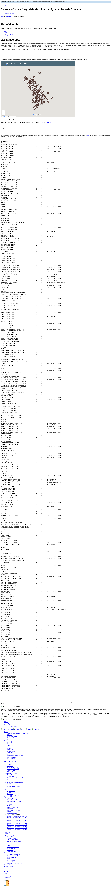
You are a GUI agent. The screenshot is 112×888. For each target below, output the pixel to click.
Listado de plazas (8, 34)
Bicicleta (6, 802)
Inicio (2, 16)
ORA (8, 858)
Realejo (9, 748)
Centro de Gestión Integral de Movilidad (17, 733)
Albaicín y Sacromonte (13, 767)
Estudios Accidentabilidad (14, 801)
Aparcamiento (9, 16)
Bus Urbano (10, 836)
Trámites (6, 833)
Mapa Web (7, 877)
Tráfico (6, 732)
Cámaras (9, 735)
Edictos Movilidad (8, 832)
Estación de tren (11, 848)
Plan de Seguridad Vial (13, 800)
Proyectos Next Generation (11, 864)
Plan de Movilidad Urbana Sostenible (13, 782)
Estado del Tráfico (12, 736)
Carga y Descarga (11, 861)
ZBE (5, 789)
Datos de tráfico (11, 739)
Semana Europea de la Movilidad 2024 (17, 828)
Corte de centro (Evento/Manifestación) (17, 777)
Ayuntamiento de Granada (7, 13)
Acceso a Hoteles (11, 763)
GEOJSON (48, 122)
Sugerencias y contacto (13, 788)
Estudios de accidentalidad (14, 810)
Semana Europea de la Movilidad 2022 (17, 825)
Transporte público (12, 813)
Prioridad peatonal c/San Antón (15, 755)
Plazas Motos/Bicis (12, 857)
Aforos (9, 811)
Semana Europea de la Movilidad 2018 (17, 819)
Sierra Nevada (11, 770)
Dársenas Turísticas (12, 772)
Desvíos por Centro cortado (14, 841)
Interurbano (10, 844)
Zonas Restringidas (9, 741)
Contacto (6, 723)
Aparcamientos (11, 791)
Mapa (5, 32)
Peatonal (6, 754)
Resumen (9, 742)
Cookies (6, 873)
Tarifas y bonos (12, 838)
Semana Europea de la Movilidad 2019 (17, 820)
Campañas (10, 798)
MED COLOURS (9, 866)
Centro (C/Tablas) (11, 751)
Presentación (10, 785)
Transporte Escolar (12, 851)
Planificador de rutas (13, 839)
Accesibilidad (7, 876)
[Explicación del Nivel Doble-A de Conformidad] (6, 886)
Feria (8, 779)
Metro (8, 845)
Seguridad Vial (8, 797)
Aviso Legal (7, 871)
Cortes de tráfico (11, 738)
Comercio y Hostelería (13, 795)
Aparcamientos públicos (13, 854)
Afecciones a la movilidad (10, 773)
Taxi (8, 842)
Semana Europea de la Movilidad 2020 (17, 822)
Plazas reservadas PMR (13, 856)
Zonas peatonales (11, 760)
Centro (9, 764)
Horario (6, 35)
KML (42, 122)
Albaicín (9, 746)
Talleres (9, 792)
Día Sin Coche (11, 758)
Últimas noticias (11, 783)
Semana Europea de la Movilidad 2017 (17, 817)
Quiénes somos (8, 874)
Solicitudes (10, 745)
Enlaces (6, 722)
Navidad (9, 775)
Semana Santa (11, 776)
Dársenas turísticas (12, 860)
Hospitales (10, 766)
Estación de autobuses (13, 847)
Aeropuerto (10, 850)
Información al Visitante (10, 761)
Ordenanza (10, 804)
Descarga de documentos (13, 786)
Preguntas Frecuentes (9, 725)
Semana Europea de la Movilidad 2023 (17, 826)
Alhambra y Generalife (13, 769)
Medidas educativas (12, 805)
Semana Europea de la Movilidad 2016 (17, 816)
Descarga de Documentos (10, 726)
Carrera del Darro (11, 757)
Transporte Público (9, 835)
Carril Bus (10, 752)
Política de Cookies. (65, 1)
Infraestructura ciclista (13, 807)
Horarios (9, 743)
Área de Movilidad (5, 5)
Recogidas (10, 749)
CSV (88, 135)
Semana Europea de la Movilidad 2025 (17, 829)
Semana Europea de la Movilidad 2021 (17, 823)
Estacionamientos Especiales (14, 863)
